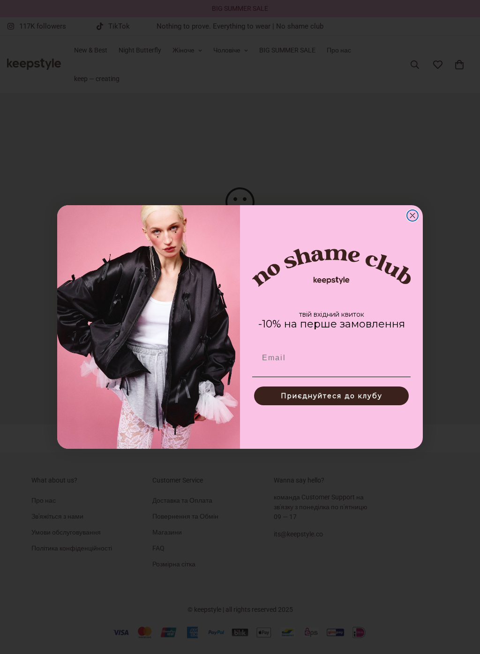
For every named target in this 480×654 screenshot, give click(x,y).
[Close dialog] (412, 215)
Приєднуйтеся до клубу (331, 396)
